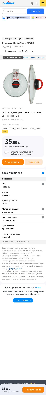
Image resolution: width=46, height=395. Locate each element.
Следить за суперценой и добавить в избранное (22, 153)
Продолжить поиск (23, 300)
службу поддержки (15, 269)
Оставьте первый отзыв (13, 108)
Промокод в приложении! (16, 17)
